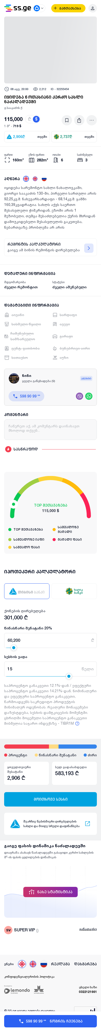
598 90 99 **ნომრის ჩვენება (54, 1021)
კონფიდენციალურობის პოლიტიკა (29, 976)
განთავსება (70, 8)
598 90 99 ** (30, 396)
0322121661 (88, 992)
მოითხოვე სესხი (51, 799)
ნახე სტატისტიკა (55, 892)
